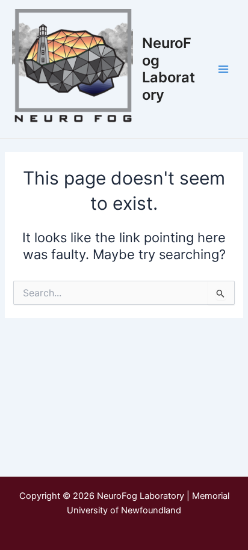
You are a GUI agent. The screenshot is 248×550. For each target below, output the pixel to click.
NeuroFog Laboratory (168, 68)
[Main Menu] (223, 69)
